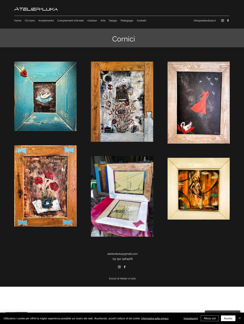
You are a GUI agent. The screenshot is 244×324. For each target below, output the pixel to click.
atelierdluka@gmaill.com (122, 253)
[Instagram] (222, 20)
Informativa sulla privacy (155, 318)
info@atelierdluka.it (205, 20)
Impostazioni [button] (191, 318)
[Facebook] (228, 20)
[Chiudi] (240, 318)
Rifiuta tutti (210, 318)
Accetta (228, 318)
